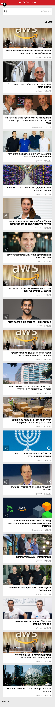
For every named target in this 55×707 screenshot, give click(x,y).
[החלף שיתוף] (6, 45)
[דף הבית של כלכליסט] (2, 3)
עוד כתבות (5, 701)
